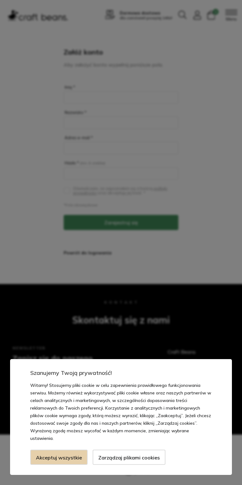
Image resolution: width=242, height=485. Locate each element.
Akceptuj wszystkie (59, 457)
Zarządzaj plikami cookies (129, 457)
